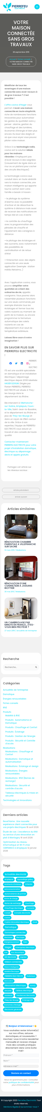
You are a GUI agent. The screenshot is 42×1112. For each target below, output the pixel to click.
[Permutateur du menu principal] (37, 6)
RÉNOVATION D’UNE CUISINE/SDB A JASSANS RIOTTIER (18, 586)
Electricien (8, 937)
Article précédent (21, 490)
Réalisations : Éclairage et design (21, 766)
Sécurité (8, 990)
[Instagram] (27, 363)
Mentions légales (11, 1107)
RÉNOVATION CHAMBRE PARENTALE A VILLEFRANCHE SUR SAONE (20, 544)
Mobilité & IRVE (12, 715)
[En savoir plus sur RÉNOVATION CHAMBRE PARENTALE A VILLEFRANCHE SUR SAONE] (21, 526)
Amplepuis (21, 406)
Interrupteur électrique (25, 947)
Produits (7, 712)
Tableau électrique (24, 990)
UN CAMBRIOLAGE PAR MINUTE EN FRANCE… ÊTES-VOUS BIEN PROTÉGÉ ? (19, 625)
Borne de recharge (13, 903)
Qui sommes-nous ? (29, 1107)
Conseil (7, 913)
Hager (8, 947)
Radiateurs (31, 976)
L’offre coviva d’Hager (16, 104)
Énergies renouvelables (14, 698)
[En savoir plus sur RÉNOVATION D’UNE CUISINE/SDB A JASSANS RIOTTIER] (21, 568)
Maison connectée (13, 962)
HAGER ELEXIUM (12, 383)
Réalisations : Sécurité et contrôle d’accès (17, 787)
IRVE (5, 707)
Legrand (23, 957)
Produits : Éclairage (14, 731)
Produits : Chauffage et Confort (21, 727)
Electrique (20, 937)
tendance (8, 995)
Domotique (8, 694)
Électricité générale (13, 1009)
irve (5, 952)
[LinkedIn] (21, 363)
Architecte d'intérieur (12, 884)
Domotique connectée (15, 932)
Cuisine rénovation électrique (17, 922)
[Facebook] (10, 363)
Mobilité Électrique (12, 971)
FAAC (25, 942)
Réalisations (21, 550)
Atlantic (28, 884)
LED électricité (10, 957)
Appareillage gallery (25, 879)
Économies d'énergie (12, 1005)
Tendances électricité (25, 995)
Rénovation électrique (15, 985)
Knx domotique (17, 952)
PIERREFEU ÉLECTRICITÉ (14, 976)
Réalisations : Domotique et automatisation (19, 760)
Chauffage (29, 903)
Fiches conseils (10, 703)
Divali (35, 922)
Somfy (32, 985)
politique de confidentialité (21, 1082)
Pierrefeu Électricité (27, 1100)
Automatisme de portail (15, 893)
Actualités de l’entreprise (27, 630)
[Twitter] (16, 363)
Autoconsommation (12, 889)
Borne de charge (11, 898)
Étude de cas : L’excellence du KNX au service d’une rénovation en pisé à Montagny (20, 834)
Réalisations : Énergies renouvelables (16, 772)
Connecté (30, 908)
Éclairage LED (27, 1000)
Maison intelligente (11, 967)
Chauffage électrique (14, 908)
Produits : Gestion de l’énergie (20, 736)
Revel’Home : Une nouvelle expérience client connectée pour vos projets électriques (20, 824)
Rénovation (8, 981)
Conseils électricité (22, 913)
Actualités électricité (15, 874)
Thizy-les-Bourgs (21, 415)
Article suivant (21, 497)
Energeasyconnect (11, 942)
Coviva (7, 918)
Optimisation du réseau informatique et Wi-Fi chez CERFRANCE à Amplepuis (16, 845)
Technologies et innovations (17, 800)
